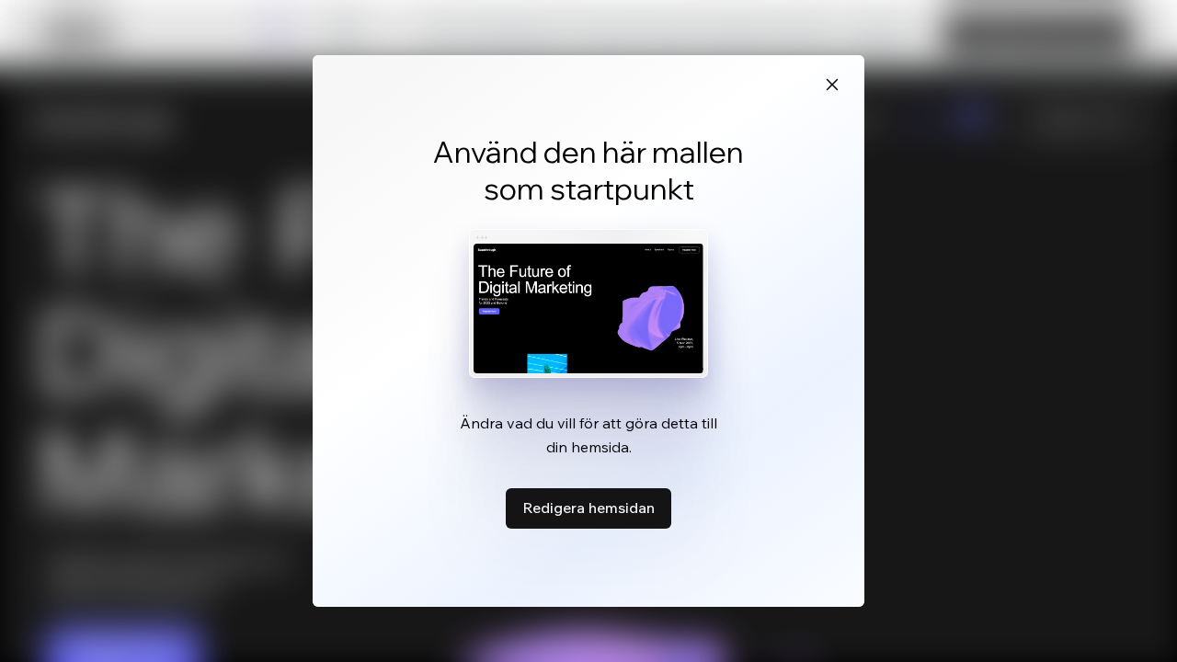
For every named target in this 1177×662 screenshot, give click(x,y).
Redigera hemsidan (588, 507)
